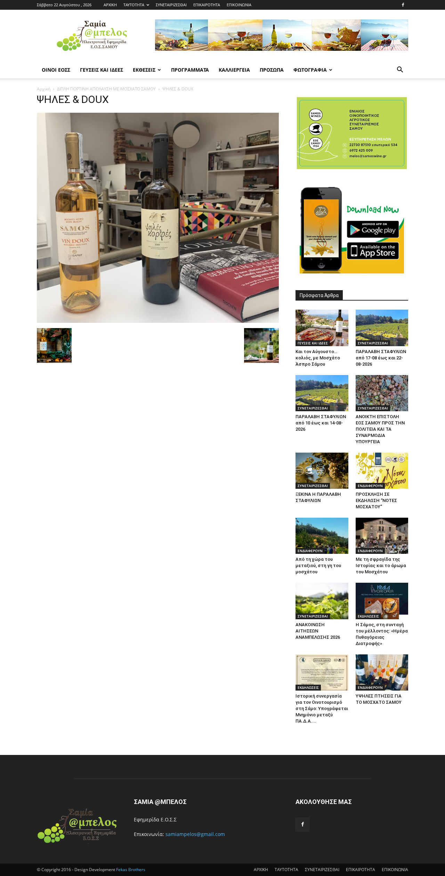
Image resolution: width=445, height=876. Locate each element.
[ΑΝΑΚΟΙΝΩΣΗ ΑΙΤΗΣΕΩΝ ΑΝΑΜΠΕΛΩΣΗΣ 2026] (322, 601)
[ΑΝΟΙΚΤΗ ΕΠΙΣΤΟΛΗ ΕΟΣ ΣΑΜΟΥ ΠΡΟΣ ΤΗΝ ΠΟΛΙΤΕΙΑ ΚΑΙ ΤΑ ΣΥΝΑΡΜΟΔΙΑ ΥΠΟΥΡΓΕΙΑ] (382, 393)
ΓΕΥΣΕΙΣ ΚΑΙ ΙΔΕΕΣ (101, 69)
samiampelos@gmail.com (195, 834)
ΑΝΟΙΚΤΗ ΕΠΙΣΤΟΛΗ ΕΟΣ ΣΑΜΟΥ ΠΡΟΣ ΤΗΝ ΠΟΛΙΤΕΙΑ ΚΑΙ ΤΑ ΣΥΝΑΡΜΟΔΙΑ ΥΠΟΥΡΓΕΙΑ (380, 429)
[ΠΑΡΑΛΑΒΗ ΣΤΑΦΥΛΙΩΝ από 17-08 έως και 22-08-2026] (382, 328)
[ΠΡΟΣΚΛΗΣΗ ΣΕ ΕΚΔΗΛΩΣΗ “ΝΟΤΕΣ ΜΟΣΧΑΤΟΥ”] (382, 471)
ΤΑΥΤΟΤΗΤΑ (133, 4)
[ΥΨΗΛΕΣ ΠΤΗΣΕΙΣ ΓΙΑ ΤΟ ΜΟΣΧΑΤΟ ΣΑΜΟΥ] (382, 672)
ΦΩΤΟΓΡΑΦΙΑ (310, 69)
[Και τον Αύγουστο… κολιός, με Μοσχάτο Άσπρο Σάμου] (322, 328)
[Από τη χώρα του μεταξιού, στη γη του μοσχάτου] (322, 536)
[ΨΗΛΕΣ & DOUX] (158, 321)
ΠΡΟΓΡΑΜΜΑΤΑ (190, 69)
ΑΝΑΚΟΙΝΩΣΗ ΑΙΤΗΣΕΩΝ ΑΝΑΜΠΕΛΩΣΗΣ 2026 (318, 631)
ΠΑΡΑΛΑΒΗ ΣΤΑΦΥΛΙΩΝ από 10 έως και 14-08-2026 (321, 423)
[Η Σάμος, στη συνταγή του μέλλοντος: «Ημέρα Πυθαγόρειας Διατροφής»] (382, 601)
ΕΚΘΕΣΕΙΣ (144, 69)
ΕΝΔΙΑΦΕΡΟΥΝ (370, 485)
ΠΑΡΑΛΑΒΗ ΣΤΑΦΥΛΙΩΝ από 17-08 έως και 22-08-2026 (381, 358)
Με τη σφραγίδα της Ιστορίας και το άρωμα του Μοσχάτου (381, 565)
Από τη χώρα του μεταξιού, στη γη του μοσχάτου (318, 565)
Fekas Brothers (130, 870)
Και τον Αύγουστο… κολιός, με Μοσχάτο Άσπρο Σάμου (318, 358)
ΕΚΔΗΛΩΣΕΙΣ (368, 616)
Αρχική (43, 89)
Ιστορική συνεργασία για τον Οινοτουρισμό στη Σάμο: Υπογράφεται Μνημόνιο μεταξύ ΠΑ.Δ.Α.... (322, 708)
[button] (399, 70)
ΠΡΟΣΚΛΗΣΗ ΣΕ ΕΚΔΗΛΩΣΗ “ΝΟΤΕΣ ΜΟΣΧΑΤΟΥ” (376, 500)
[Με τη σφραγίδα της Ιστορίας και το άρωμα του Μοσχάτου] (382, 536)
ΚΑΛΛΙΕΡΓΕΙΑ (234, 69)
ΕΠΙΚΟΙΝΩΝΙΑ (239, 4)
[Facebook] (403, 5)
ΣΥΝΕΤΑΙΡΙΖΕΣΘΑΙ (171, 4)
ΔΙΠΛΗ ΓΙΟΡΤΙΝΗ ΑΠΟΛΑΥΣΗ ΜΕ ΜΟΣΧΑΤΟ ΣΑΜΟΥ (106, 89)
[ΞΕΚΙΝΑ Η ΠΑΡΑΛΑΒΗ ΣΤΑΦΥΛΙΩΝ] (322, 471)
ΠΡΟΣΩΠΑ (272, 69)
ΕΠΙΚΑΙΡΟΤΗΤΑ (206, 4)
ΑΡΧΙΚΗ (110, 4)
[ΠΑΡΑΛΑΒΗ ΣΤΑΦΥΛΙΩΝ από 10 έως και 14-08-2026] (322, 393)
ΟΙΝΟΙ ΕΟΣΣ (56, 69)
